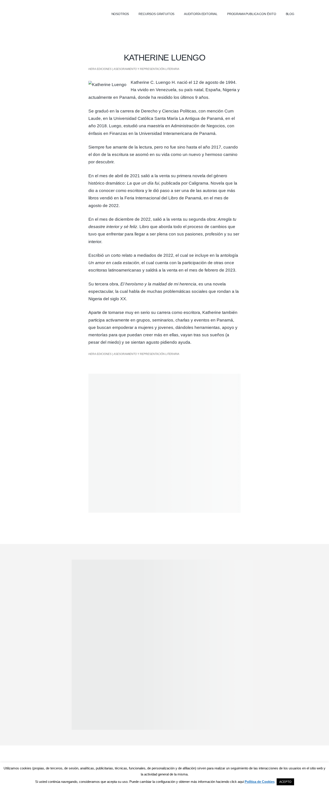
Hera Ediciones (63, 13)
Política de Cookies (260, 782)
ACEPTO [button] (285, 782)
